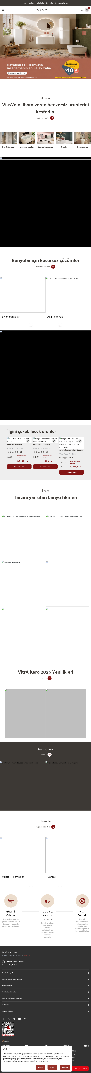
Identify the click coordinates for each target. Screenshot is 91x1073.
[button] (31, 325)
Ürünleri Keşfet (43, 118)
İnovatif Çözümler (43, 266)
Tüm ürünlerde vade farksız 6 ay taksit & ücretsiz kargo (45, 2)
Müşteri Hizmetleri (43, 826)
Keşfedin (43, 678)
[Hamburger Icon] (3, 10)
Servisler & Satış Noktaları (10, 964)
